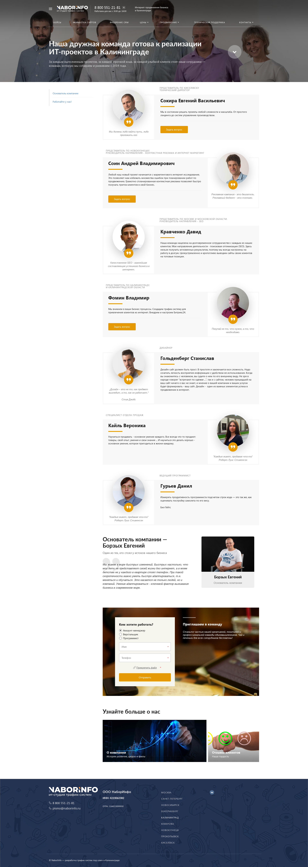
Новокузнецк (170, 830)
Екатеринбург (169, 811)
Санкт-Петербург (172, 798)
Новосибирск (170, 805)
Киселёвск (168, 842)
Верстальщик (130, 634)
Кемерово (167, 823)
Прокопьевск (170, 836)
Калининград (170, 817)
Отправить (145, 677)
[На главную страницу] (72, 8)
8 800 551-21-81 (107, 7)
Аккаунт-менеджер (134, 630)
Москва (166, 792)
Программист (131, 638)
